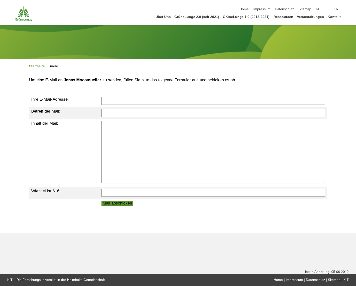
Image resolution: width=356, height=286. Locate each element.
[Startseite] (347, 17)
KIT (318, 9)
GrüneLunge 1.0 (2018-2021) (246, 17)
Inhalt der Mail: (44, 123)
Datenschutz (284, 9)
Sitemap (305, 9)
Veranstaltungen (310, 17)
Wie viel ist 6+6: (46, 191)
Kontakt (334, 17)
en (336, 9)
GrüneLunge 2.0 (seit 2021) (196, 17)
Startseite (37, 66)
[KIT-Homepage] (23, 13)
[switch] (347, 9)
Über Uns (163, 17)
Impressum (262, 9)
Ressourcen (283, 17)
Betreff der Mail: (45, 111)
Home (244, 9)
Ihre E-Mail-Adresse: (50, 99)
